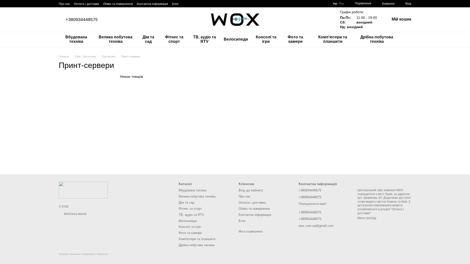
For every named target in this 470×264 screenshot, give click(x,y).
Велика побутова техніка (115, 39)
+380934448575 (82, 19)
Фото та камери (295, 39)
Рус (341, 3)
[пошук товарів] (407, 39)
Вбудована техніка (76, 39)
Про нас (64, 4)
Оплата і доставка (86, 4)
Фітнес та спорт (174, 39)
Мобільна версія (75, 214)
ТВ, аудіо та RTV (204, 39)
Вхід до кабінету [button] (251, 190)
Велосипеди (236, 39)
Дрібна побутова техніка (376, 39)
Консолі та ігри (266, 39)
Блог (175, 4)
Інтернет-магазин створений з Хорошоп (83, 254)
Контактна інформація (152, 4)
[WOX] (83, 190)
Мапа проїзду (366, 218)
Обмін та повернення (118, 4)
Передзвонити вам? (313, 204)
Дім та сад (148, 39)
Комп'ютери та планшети (332, 39)
